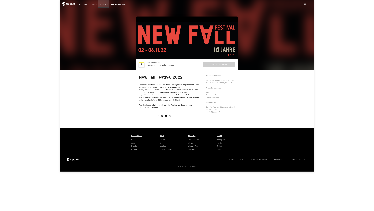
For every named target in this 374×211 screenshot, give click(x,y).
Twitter (219, 143)
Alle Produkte (193, 140)
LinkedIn (220, 149)
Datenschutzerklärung (258, 159)
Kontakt (231, 159)
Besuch (134, 149)
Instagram (221, 140)
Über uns (83, 4)
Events (103, 4)
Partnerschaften (118, 4)
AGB (241, 159)
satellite (191, 149)
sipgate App (193, 146)
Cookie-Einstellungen (297, 159)
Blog (162, 143)
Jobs (93, 4)
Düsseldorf (169, 65)
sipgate (191, 143)
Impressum (278, 159)
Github (219, 146)
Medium (163, 146)
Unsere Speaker (166, 149)
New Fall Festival (157, 65)
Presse (162, 140)
